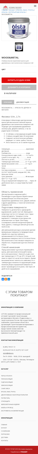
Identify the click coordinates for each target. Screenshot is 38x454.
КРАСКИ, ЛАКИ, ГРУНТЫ (8, 392)
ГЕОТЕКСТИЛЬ (5, 398)
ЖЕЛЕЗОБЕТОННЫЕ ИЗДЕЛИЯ (10, 404)
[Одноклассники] (6, 279)
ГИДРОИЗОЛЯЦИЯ (7, 382)
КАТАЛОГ (4, 428)
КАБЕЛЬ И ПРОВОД (7, 408)
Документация (22, 102)
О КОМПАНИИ (5, 431)
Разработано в (15, 452)
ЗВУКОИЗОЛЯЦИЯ (7, 385)
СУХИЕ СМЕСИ (5, 388)
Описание (8, 102)
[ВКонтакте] (3, 279)
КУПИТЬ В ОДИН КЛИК (19, 80)
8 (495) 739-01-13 (9, 347)
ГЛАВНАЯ (4, 425)
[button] (30, 6)
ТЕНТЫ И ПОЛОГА (6, 376)
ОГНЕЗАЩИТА (5, 401)
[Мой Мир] (8, 279)
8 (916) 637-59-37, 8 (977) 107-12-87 (15, 350)
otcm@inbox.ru (8, 353)
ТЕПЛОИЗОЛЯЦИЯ (6, 379)
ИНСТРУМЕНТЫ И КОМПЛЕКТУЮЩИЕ (12, 411)
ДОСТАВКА (4, 437)
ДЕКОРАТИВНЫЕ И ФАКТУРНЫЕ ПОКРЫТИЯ (14, 395)
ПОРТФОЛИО (5, 434)
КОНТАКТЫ (4, 440)
